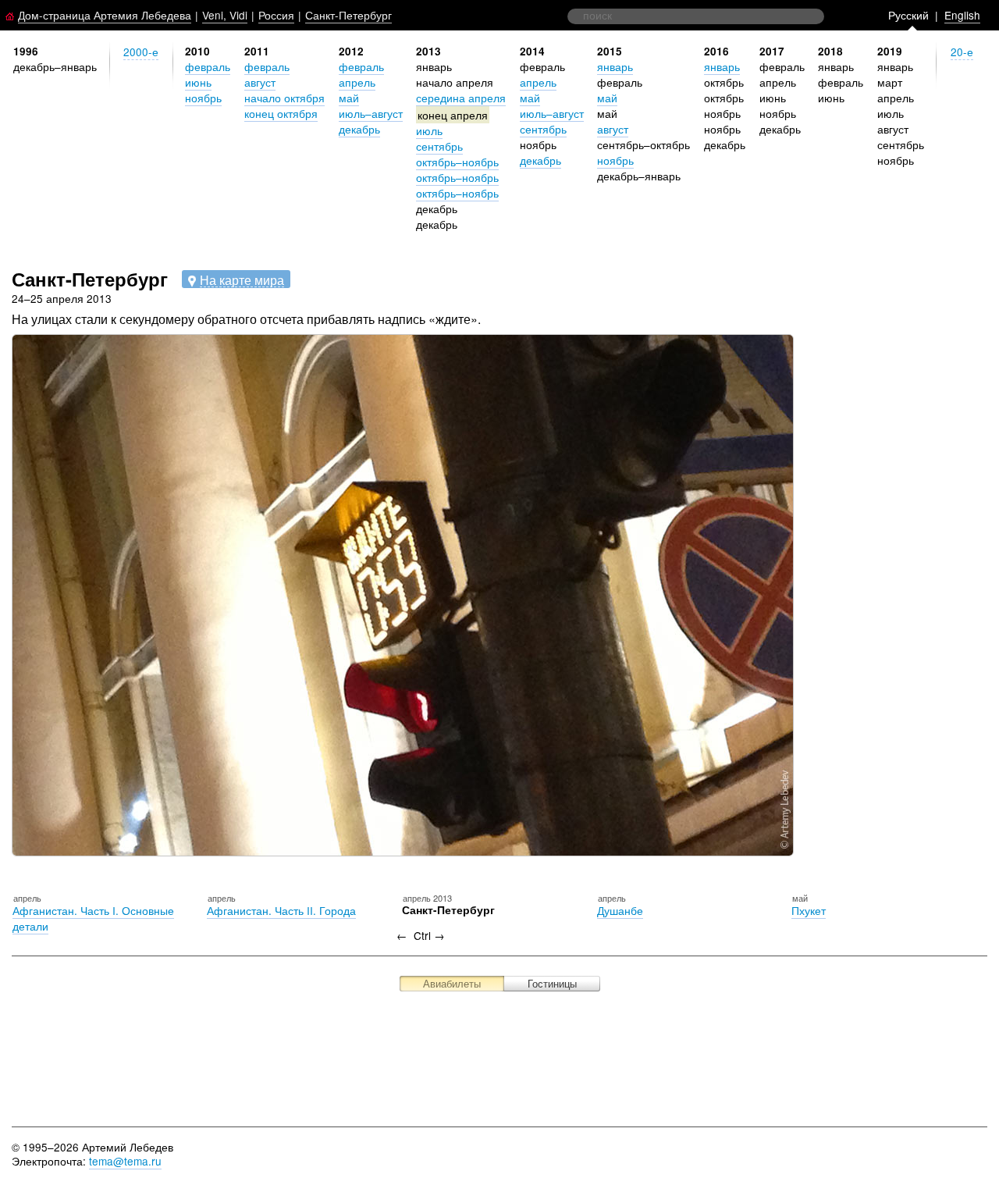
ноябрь (203, 97)
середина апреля (461, 97)
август (260, 82)
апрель (357, 82)
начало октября (284, 97)
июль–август (371, 113)
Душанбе (620, 910)
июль (429, 130)
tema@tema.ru (125, 1161)
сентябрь (439, 146)
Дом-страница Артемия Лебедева (104, 15)
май (349, 97)
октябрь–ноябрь (457, 161)
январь (615, 66)
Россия (276, 15)
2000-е (140, 51)
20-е (962, 51)
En (962, 15)
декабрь (359, 129)
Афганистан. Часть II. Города (281, 910)
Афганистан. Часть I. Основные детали (93, 918)
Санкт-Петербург (348, 15)
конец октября (281, 113)
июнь (198, 82)
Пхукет (808, 910)
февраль (207, 66)
